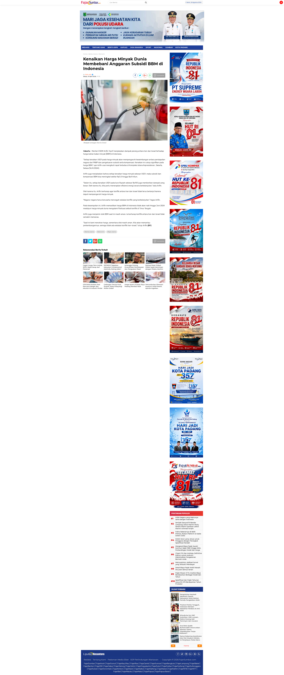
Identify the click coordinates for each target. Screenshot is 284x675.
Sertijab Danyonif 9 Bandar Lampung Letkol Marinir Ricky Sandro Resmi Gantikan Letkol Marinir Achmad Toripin (187, 525)
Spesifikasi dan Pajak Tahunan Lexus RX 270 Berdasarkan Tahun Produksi (188, 582)
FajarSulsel (92, 669)
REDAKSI (85, 47)
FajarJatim (130, 666)
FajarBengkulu (169, 663)
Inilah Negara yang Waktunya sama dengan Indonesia (186, 518)
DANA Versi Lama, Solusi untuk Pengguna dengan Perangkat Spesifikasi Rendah (187, 541)
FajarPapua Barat (162, 671)
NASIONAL (158, 47)
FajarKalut (129, 669)
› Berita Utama (93, 54)
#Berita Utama (89, 232)
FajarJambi (144, 663)
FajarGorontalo (105, 669)
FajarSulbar (167, 666)
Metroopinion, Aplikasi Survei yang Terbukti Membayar (186, 563)
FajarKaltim (173, 669)
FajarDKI (99, 666)
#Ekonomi (100, 232)
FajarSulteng (178, 666)
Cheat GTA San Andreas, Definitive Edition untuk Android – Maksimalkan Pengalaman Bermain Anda (188, 556)
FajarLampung (183, 663)
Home (85, 54)
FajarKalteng (150, 669)
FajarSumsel (156, 663)
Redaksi (87, 660)
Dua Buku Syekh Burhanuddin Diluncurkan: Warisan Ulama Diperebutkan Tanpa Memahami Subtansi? (185, 629)
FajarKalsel (162, 669)
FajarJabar (108, 666)
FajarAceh (100, 663)
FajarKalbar (139, 669)
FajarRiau (134, 663)
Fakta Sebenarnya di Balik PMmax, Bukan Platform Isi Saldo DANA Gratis (188, 534)
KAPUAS (123, 47)
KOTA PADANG (181, 47)
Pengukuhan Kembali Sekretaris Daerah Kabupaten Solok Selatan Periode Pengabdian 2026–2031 (185, 598)
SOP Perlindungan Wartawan (144, 660)
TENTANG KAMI (98, 47)
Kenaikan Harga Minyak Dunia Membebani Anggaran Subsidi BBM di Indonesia (123, 64)
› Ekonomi (101, 54)
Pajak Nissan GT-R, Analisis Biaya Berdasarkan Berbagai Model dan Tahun (188, 575)
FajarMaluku (127, 671)
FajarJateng (119, 666)
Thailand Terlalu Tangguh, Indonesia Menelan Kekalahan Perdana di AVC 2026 (190, 607)
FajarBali (117, 671)
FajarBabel (194, 663)
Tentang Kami (99, 660)
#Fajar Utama (111, 232)
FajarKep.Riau (123, 663)
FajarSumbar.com (187, 660)
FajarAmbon (118, 669)
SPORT (148, 47)
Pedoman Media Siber (118, 660)
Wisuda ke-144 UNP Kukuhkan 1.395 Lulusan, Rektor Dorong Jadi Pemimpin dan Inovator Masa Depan (184, 619)
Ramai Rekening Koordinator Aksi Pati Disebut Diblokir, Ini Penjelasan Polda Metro (191, 638)
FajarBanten (89, 666)
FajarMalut (138, 671)
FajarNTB (183, 669)
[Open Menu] (281, 2)
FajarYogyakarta (144, 666)
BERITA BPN (113, 47)
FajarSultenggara (193, 666)
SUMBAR (169, 47)
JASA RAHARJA (136, 47)
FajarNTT (192, 669)
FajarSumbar (89, 663)
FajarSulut (156, 666)
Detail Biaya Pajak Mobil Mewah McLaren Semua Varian (187, 569)
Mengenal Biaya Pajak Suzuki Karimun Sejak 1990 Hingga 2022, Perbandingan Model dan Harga (188, 548)
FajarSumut (111, 663)
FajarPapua (149, 671)
